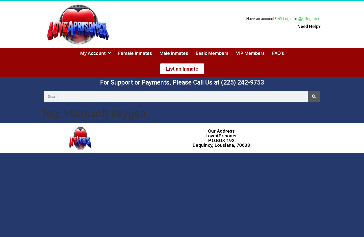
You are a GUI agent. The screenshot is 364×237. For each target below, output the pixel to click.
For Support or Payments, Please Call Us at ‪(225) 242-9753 (182, 82)
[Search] (314, 96)
